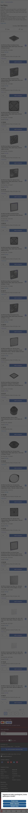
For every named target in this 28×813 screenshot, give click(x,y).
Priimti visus (14, 801)
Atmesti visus (14, 806)
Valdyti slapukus (14, 803)
